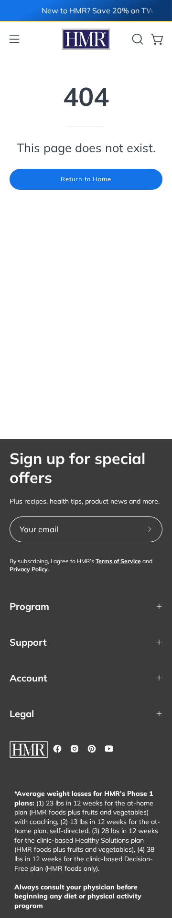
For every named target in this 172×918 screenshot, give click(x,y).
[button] (136, 39)
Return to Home (86, 179)
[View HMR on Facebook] (57, 748)
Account (28, 678)
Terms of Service (118, 561)
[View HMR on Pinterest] (92, 748)
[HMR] (86, 39)
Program (29, 606)
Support (28, 642)
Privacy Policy (29, 569)
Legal (22, 714)
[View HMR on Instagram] (74, 748)
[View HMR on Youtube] (109, 748)
